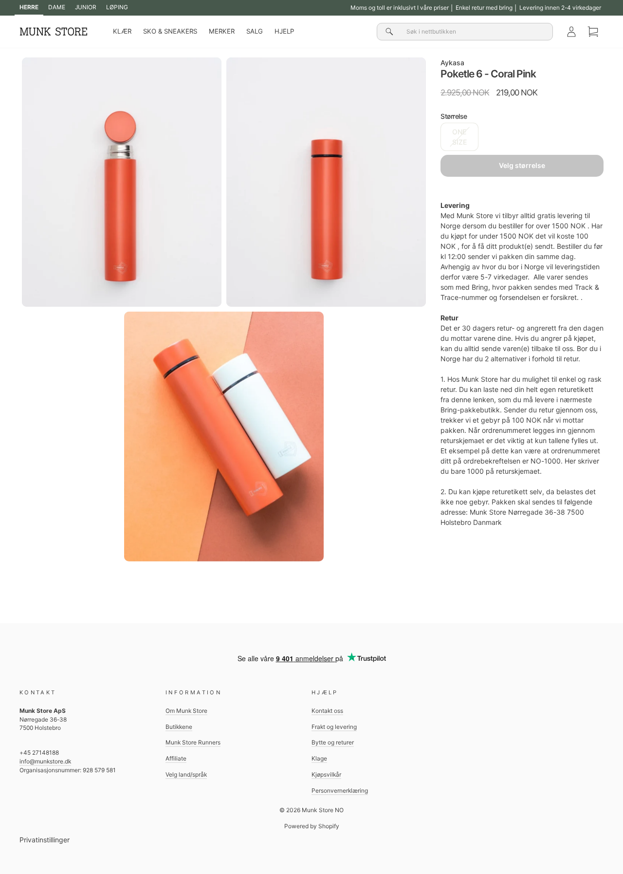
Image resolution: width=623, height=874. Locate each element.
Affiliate (175, 758)
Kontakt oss (327, 710)
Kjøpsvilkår (326, 774)
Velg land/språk (186, 774)
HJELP (284, 31)
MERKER (222, 31)
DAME (56, 7)
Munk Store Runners (192, 742)
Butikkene (178, 726)
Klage (319, 758)
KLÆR (122, 31)
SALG (254, 31)
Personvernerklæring (340, 790)
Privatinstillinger (44, 840)
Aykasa (452, 62)
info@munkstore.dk (45, 761)
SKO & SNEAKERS (170, 31)
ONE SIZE (459, 137)
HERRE (28, 7)
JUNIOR (85, 7)
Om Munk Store (186, 710)
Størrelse (453, 116)
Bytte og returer (333, 742)
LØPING (117, 7)
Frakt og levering (334, 726)
